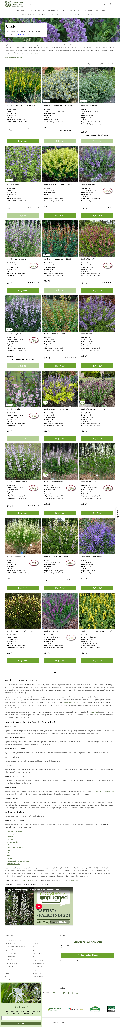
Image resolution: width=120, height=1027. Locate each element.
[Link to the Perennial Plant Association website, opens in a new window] (54, 1010)
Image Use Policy (38, 973)
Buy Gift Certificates (11, 950)
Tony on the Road (38, 957)
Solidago (10, 853)
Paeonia (9, 858)
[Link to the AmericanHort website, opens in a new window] (75, 1009)
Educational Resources (40, 947)
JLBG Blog (74, 880)
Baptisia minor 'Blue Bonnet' (92, 556)
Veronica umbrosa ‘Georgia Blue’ (18, 861)
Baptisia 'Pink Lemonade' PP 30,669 (20, 631)
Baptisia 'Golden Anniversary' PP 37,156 (59, 409)
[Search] (104, 4)
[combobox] (65, 4)
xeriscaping (34, 53)
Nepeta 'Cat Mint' (13, 842)
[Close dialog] (40, 983)
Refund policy (9, 966)
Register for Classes (11, 953)
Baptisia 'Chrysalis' (14, 334)
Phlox (9, 845)
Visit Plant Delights (10, 943)
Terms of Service (38, 977)
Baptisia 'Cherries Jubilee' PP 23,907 (57, 259)
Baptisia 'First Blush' (14, 409)
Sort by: (88, 64)
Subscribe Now (88, 955)
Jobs (34, 940)
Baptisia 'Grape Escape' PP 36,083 (93, 409)
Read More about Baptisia (13, 57)
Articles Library (37, 953)
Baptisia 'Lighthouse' (89, 482)
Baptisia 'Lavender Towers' (54, 482)
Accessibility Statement (40, 967)
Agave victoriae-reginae (15, 831)
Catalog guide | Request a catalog (15, 946)
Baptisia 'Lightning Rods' (16, 556)
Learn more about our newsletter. (70, 961)
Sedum (9, 850)
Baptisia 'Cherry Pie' (88, 259)
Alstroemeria (11, 834)
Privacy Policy (37, 970)
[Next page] (65, 671)
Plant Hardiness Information (13, 960)
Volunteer (36, 943)
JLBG (96, 10)
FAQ (6, 976)
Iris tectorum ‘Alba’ (13, 864)
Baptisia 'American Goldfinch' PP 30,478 (21, 105)
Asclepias (10, 837)
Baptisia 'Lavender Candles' (17, 482)
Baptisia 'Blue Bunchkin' (22, 35)
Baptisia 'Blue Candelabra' (17, 259)
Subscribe (21, 1023)
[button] (26, 10)
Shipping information (11, 963)
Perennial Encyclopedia (40, 963)
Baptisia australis (13, 184)
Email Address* (66, 946)
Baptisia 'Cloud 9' (87, 334)
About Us (7, 980)
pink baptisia (109, 791)
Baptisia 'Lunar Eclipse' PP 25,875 (56, 556)
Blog (34, 950)
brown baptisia (96, 791)
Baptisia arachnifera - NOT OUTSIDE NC (58, 105)
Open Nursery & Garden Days (13, 940)
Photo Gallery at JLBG (39, 960)
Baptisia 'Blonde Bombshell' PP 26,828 (58, 184)
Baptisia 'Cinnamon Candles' (54, 334)
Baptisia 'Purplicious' (52, 631)
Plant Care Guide (10, 956)
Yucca (8, 856)
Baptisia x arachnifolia (89, 105)
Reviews (7, 973)
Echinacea (10, 839)
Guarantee (8, 970)
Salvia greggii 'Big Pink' (15, 847)
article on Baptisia (27, 880)
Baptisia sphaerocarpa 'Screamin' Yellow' (96, 631)
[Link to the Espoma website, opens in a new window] (95, 1011)
